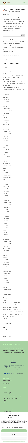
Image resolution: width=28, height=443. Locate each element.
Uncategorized (7, 323)
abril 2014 (5, 280)
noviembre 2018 (7, 205)
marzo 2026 (6, 102)
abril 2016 (5, 234)
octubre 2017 (6, 216)
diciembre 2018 (7, 202)
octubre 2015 (6, 246)
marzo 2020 (6, 186)
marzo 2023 (6, 154)
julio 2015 (5, 253)
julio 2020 (5, 179)
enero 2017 (5, 228)
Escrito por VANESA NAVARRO (10, 316)
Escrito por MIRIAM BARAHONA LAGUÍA (12, 309)
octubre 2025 (6, 108)
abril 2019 (5, 196)
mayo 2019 (5, 193)
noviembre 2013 (7, 292)
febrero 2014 (6, 285)
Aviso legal (23, 441)
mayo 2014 (5, 278)
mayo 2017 (5, 223)
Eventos (5, 400)
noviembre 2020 (7, 177)
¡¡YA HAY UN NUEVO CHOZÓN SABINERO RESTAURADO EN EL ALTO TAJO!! (14, 83)
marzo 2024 (6, 147)
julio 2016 (5, 230)
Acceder (5, 329)
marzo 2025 (6, 124)
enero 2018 (5, 214)
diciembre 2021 (7, 166)
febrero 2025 (6, 127)
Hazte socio (6, 406)
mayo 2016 (5, 232)
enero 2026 (6, 106)
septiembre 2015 (7, 248)
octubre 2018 (6, 207)
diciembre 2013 (7, 289)
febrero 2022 (6, 163)
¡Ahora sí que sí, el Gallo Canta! (17, 9)
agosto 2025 (6, 113)
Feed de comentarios (8, 334)
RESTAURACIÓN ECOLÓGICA (10, 398)
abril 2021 (5, 173)
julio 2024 (5, 138)
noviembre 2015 (7, 244)
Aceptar (14, 431)
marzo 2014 (6, 283)
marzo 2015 (6, 262)
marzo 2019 (6, 198)
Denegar (14, 434)
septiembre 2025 (7, 111)
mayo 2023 (6, 150)
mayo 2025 (6, 120)
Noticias (5, 318)
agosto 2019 (6, 191)
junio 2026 (5, 97)
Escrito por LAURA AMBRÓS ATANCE (12, 305)
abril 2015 (5, 260)
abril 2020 (5, 184)
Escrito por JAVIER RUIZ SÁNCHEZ (11, 302)
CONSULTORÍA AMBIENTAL (10, 394)
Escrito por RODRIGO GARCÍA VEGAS (12, 314)
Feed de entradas (7, 332)
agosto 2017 (6, 218)
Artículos (14, 13)
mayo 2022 (6, 161)
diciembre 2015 (7, 241)
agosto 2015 (6, 250)
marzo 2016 (6, 237)
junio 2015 (5, 255)
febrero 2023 (6, 157)
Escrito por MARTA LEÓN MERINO (11, 307)
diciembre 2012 (7, 294)
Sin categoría (6, 321)
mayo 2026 (6, 99)
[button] (26, 415)
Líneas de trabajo (7, 392)
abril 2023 (5, 152)
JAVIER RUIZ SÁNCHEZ (15, 11)
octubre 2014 (6, 273)
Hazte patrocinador (8, 409)
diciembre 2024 (7, 131)
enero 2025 (6, 129)
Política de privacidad (15, 441)
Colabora (5, 405)
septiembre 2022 (7, 159)
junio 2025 (5, 118)
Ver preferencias (14, 438)
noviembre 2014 (7, 271)
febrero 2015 (6, 264)
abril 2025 (5, 122)
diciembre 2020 (7, 175)
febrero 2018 (6, 212)
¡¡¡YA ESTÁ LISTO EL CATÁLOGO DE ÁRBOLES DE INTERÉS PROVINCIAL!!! (14, 77)
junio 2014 (5, 276)
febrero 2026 (6, 104)
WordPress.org (7, 336)
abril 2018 (5, 209)
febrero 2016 (6, 239)
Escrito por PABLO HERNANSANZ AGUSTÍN (13, 312)
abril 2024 (5, 145)
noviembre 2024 (7, 134)
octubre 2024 (6, 136)
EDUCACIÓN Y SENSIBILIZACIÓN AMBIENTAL (13, 396)
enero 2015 (5, 267)
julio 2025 (5, 115)
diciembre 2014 (7, 269)
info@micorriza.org (7, 380)
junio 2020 (5, 182)
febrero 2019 (6, 200)
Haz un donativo (8, 411)
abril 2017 (5, 225)
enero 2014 (5, 287)
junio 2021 (5, 170)
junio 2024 (5, 141)
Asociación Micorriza (8, 70)
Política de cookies (7, 441)
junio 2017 (5, 221)
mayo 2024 (6, 143)
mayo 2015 (5, 257)
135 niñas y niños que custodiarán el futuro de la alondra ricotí (13, 71)
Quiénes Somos (6, 390)
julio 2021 (5, 168)
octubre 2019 (6, 189)
